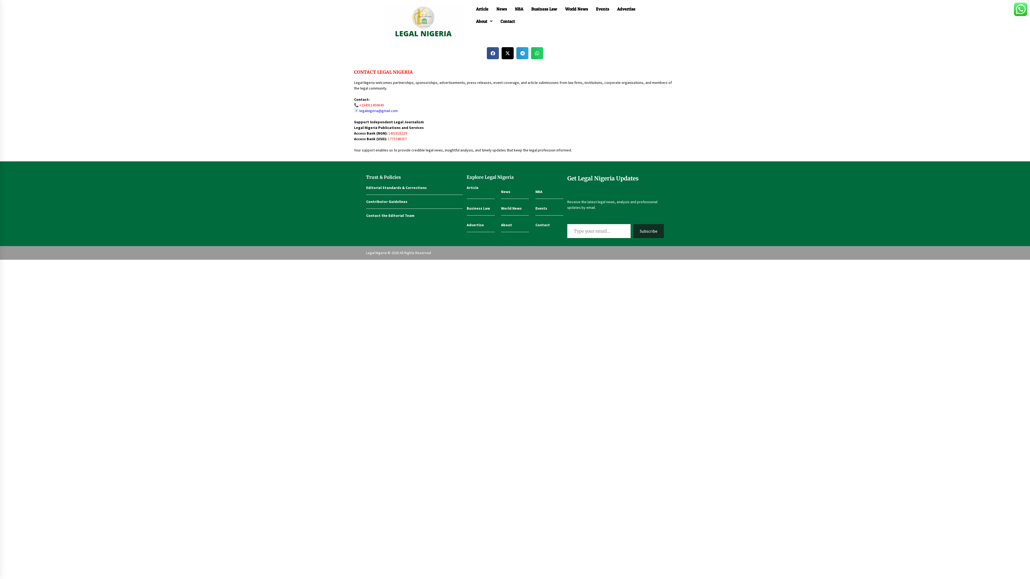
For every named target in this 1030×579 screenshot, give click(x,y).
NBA (519, 9)
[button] (484, 21)
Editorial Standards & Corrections (396, 187)
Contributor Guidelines (386, 201)
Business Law (544, 9)
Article (482, 9)
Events (602, 9)
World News (576, 9)
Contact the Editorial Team (390, 215)
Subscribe (648, 231)
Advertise (626, 9)
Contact (508, 21)
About (481, 21)
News (501, 9)
